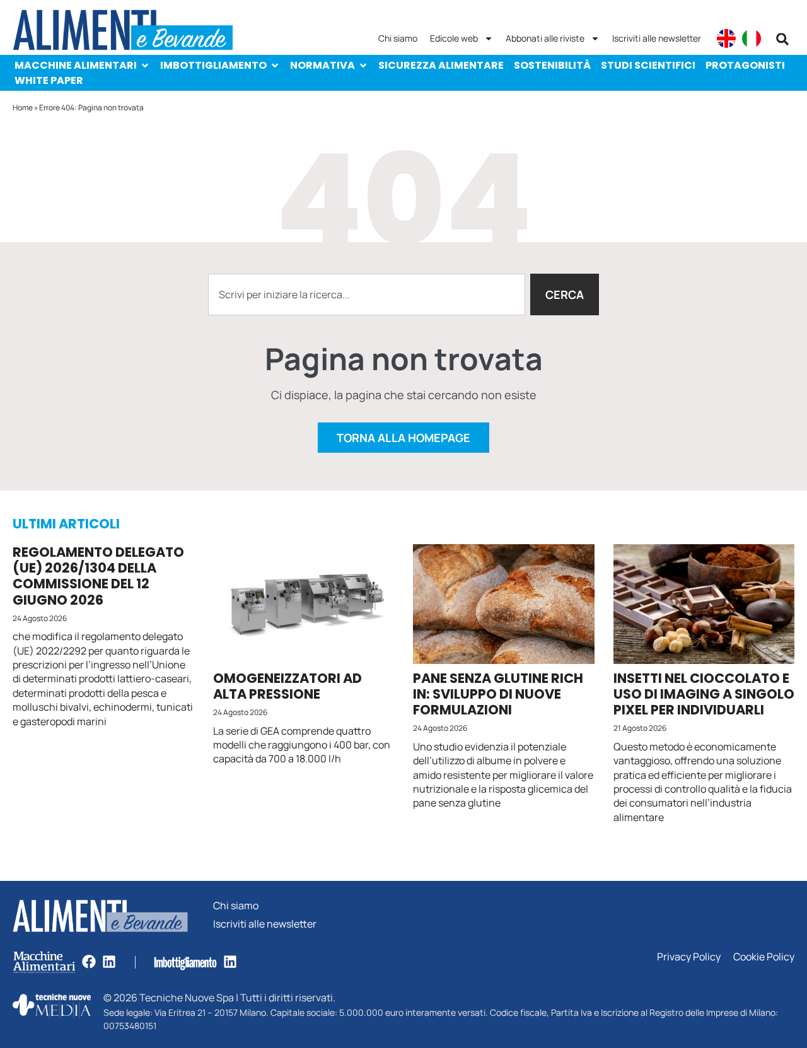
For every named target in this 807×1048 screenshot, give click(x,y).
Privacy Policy (689, 957)
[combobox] (366, 294)
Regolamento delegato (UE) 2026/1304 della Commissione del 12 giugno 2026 (98, 576)
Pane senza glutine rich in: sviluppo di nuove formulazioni (498, 694)
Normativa (322, 65)
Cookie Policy (763, 957)
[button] (782, 39)
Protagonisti (745, 65)
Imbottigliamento (213, 65)
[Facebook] (89, 962)
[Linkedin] (109, 962)
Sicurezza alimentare (441, 65)
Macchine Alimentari (76, 65)
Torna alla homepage (403, 437)
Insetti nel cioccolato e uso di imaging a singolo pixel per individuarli (703, 694)
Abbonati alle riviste (545, 38)
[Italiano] (751, 38)
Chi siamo (397, 38)
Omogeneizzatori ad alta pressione (287, 686)
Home (23, 107)
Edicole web (454, 38)
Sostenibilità (552, 65)
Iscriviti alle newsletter (656, 38)
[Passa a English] (726, 38)
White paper (49, 80)
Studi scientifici (648, 65)
